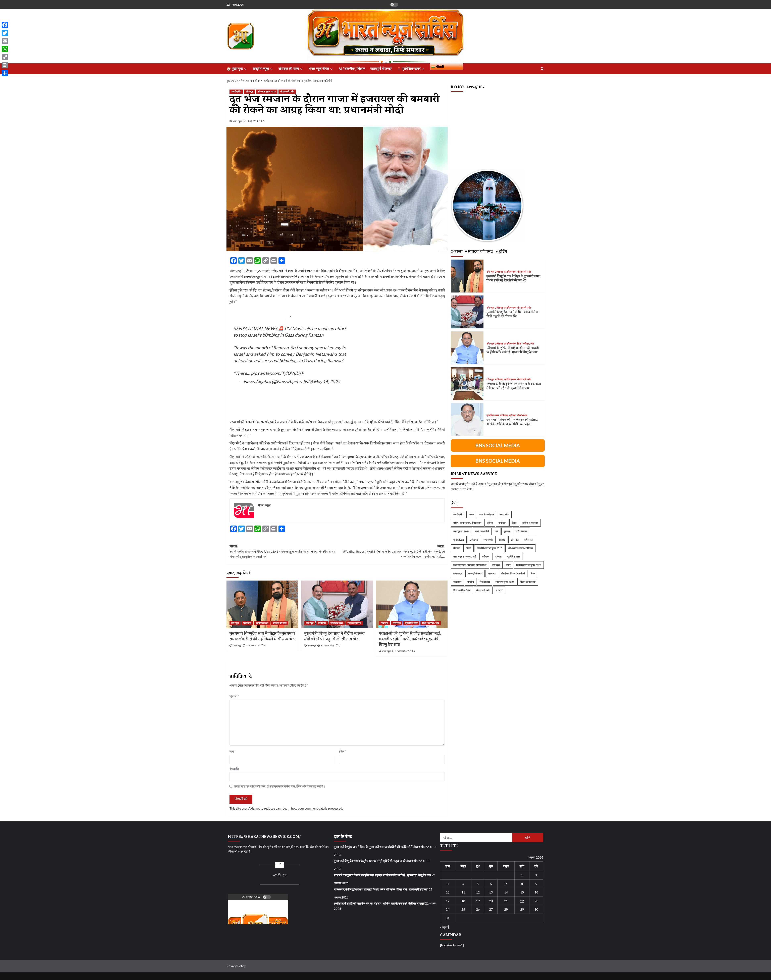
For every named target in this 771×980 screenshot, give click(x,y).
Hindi (439, 66)
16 (536, 892)
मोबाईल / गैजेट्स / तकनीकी (513, 573)
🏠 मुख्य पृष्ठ (234, 68)
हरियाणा (499, 590)
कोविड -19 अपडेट (530, 522)
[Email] (5, 41)
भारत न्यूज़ (237, 121)
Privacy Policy (236, 966)
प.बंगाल (498, 556)
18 (463, 901)
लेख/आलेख (522, 415)
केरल (514, 522)
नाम (232, 751)
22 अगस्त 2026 (253, 645)
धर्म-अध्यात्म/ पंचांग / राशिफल (520, 547)
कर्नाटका (502, 522)
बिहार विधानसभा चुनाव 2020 (528, 564)
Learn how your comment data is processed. (313, 808)
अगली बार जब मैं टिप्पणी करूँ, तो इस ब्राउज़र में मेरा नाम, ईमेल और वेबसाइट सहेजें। (279, 786)
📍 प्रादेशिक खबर (409, 68)
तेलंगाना (456, 547)
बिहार (508, 564)
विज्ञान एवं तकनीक (527, 581)
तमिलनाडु (528, 539)
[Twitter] (5, 33)
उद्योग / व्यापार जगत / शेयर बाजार (467, 522)
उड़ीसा (490, 522)
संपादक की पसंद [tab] (480, 252)
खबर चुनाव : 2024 (461, 531)
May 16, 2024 (327, 381)
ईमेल (342, 751)
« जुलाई (444, 927)
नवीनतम (485, 556)
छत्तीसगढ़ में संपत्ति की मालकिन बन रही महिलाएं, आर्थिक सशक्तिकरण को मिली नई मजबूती (512, 422)
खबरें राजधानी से (482, 531)
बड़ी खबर (512, 415)
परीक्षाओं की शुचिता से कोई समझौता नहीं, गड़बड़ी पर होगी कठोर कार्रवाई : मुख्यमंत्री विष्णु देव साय (410, 640)
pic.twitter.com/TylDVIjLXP (277, 373)
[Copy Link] (5, 57)
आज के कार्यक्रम (486, 514)
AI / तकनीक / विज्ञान (352, 68)
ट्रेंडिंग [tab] (502, 252)
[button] (542, 69)
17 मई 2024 (252, 121)
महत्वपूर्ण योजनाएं (381, 68)
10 (447, 892)
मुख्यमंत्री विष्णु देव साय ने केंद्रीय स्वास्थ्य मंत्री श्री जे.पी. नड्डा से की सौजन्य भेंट (334, 637)
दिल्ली (468, 547)
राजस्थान (457, 581)
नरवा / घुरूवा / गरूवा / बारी (464, 556)
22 (522, 901)
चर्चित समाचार (521, 531)
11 (463, 892)
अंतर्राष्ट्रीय (236, 91)
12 (478, 892)
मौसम (533, 573)
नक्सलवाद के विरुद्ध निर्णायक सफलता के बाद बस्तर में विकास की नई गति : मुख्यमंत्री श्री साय (513, 386)
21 (506, 901)
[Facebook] (5, 25)
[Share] (5, 73)
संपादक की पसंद (288, 68)
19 (478, 901)
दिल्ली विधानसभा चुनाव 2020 (489, 547)
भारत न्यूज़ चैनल (319, 68)
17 (447, 901)
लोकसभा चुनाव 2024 (267, 91)
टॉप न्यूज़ (249, 91)
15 (522, 892)
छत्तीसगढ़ (247, 623)
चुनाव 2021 (458, 539)
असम (471, 514)
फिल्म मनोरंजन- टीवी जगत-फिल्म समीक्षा (469, 564)
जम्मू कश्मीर (488, 539)
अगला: (394, 551)
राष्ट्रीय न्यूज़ (261, 68)
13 (491, 892)
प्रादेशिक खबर (262, 623)
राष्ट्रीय (470, 581)
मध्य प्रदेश (457, 573)
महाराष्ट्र (492, 573)
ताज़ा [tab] (458, 252)
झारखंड (502, 539)
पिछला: (282, 551)
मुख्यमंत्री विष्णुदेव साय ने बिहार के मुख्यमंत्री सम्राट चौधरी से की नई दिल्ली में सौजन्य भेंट (262, 637)
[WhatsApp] (5, 49)
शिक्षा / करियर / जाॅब (430, 623)
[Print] (5, 65)
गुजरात (507, 531)
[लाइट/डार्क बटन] (394, 5)
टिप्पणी (234, 696)
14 (506, 892)
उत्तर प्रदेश (504, 514)
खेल (496, 531)
